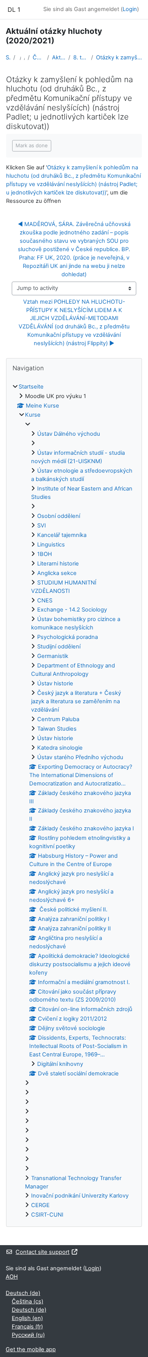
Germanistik (52, 656)
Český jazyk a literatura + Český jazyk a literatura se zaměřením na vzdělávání (76, 701)
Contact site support (42, 1252)
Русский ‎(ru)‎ (28, 1335)
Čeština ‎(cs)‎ (27, 1301)
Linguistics (51, 544)
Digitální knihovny (60, 1064)
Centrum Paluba (58, 719)
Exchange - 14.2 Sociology (72, 609)
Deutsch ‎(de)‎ (23, 1293)
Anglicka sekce (57, 573)
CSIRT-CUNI (47, 1214)
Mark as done (32, 145)
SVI (41, 525)
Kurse (33, 414)
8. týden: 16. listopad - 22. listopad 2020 (80, 57)
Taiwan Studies (57, 728)
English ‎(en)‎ (27, 1318)
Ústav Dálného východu (68, 433)
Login (130, 9)
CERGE (40, 1205)
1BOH (44, 554)
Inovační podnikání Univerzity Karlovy (80, 1195)
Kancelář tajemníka (62, 535)
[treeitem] (74, 801)
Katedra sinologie (60, 747)
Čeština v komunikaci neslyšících (38, 57)
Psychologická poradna (67, 637)
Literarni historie (58, 563)
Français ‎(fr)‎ (27, 1326)
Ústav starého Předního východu (80, 757)
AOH (12, 1276)
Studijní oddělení (58, 646)
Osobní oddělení (58, 516)
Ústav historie (55, 683)
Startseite (8, 57)
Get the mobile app (31, 1349)
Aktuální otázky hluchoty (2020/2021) (58, 57)
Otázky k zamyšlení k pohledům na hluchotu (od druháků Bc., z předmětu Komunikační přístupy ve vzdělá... (119, 57)
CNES (44, 600)
